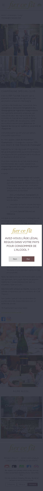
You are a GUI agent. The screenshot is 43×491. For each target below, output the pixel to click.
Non (15, 259)
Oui (28, 259)
